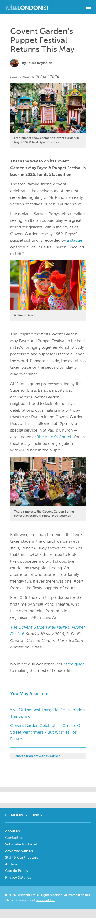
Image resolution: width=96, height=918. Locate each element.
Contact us (14, 837)
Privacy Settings (18, 877)
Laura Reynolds (39, 63)
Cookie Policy (16, 871)
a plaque (74, 240)
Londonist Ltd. (45, 900)
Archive (11, 864)
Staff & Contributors (21, 857)
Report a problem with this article (36, 755)
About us (12, 831)
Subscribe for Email (21, 844)
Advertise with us (19, 851)
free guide (75, 663)
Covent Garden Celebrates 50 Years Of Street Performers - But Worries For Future (46, 732)
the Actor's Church (55, 436)
